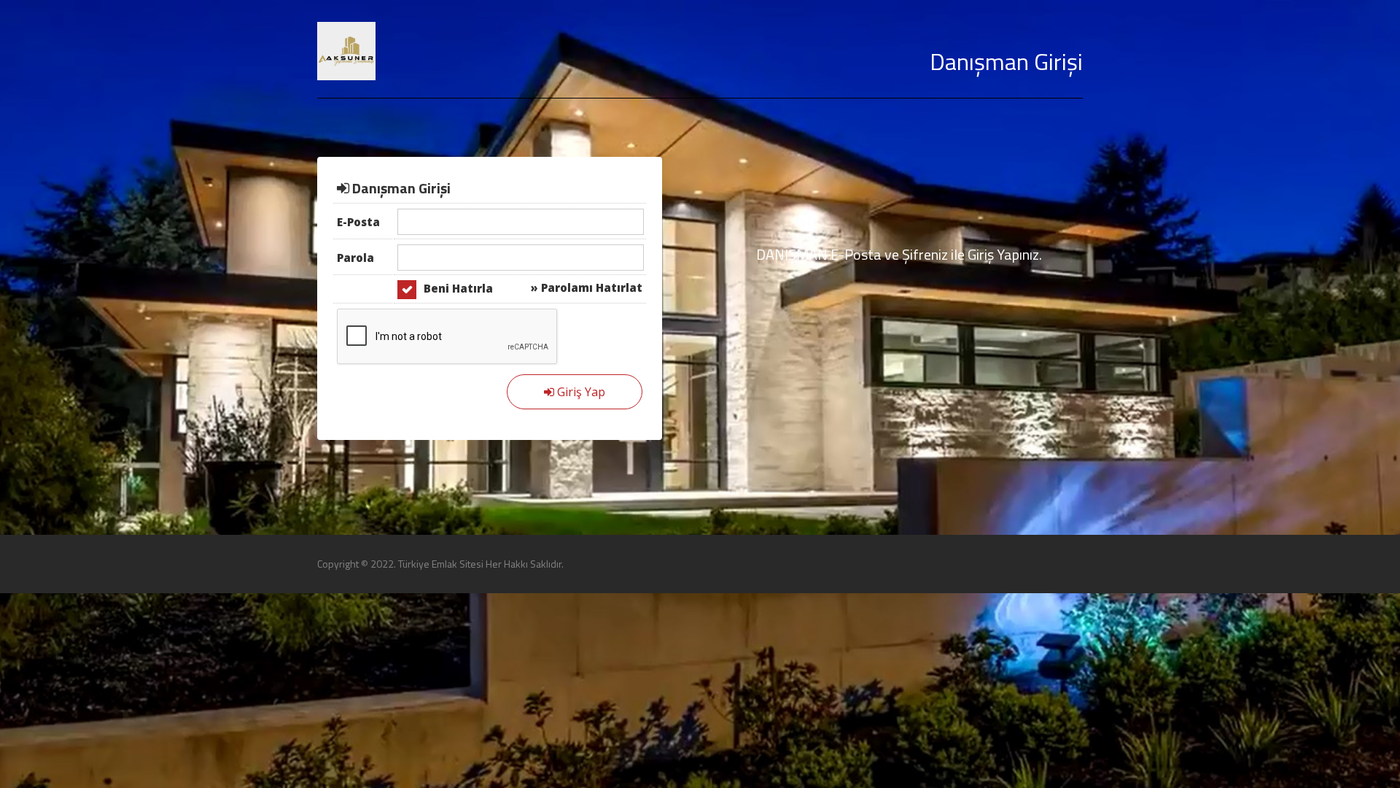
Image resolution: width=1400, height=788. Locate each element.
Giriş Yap (579, 392)
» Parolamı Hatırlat (586, 287)
